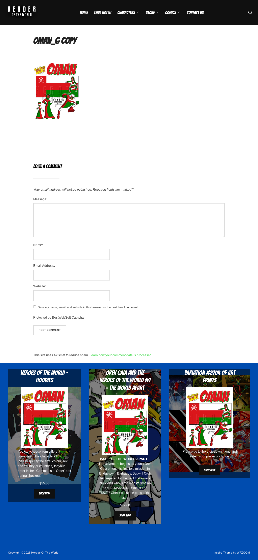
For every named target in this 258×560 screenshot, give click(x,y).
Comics (170, 12)
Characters (126, 12)
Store (150, 12)
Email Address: (44, 265)
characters (47, 456)
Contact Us (195, 12)
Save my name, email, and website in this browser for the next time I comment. (88, 307)
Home (84, 12)
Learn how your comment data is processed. (120, 355)
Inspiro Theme (223, 552)
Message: (40, 199)
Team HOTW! (102, 12)
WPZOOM (243, 552)
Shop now (44, 493)
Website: (39, 286)
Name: (38, 245)
